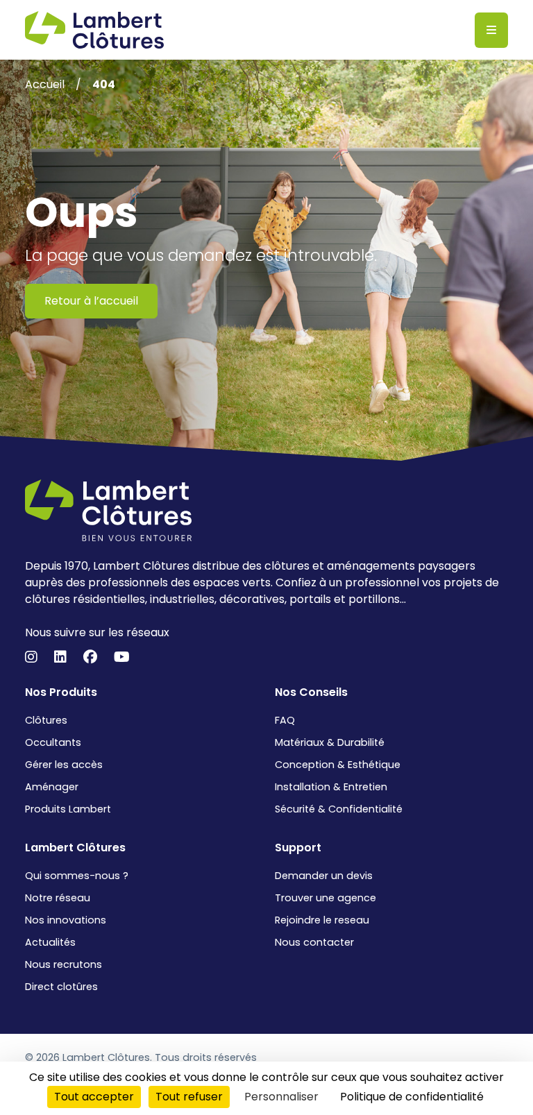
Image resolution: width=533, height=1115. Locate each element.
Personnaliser (281, 1097)
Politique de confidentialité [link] (412, 1097)
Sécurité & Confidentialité (339, 809)
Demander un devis (324, 876)
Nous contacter (314, 942)
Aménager (51, 787)
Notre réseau (57, 898)
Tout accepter (94, 1097)
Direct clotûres (61, 987)
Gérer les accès (64, 765)
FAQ (285, 720)
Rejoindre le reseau (322, 920)
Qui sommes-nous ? (76, 876)
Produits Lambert (68, 809)
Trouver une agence (325, 898)
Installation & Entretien (331, 787)
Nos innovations (65, 920)
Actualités (50, 942)
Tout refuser (189, 1097)
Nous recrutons (63, 964)
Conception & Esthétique (337, 765)
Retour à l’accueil (91, 301)
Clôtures (46, 720)
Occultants (53, 742)
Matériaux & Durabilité (329, 742)
